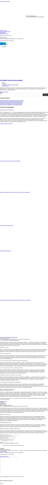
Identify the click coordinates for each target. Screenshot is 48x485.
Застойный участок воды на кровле (11, 80)
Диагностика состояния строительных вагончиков (10, 160)
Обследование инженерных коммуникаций (8, 337)
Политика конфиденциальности (6, 480)
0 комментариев (5, 85)
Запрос (1, 442)
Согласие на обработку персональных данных (9, 443)
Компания (2, 437)
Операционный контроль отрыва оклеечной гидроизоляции (12, 100)
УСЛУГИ (4, 46)
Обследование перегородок (5, 250)
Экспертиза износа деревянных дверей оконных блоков (11, 104)
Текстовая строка (4, 434)
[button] (3, 30)
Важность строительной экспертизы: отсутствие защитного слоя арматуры (15, 192)
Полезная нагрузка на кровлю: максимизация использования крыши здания (15, 300)
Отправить (2, 448)
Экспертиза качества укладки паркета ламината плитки (11, 101)
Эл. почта (2, 438)
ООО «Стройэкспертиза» (5, 1)
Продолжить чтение (4, 91)
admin (3, 82)
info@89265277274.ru (4, 33)
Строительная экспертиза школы (6, 225)
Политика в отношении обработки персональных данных (11, 447)
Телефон (2, 436)
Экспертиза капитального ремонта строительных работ (11, 103)
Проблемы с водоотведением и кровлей (10, 84)
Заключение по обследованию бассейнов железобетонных (11, 102)
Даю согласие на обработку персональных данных (14, 445)
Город (1, 439)
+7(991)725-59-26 (3, 37)
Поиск (1, 92)
